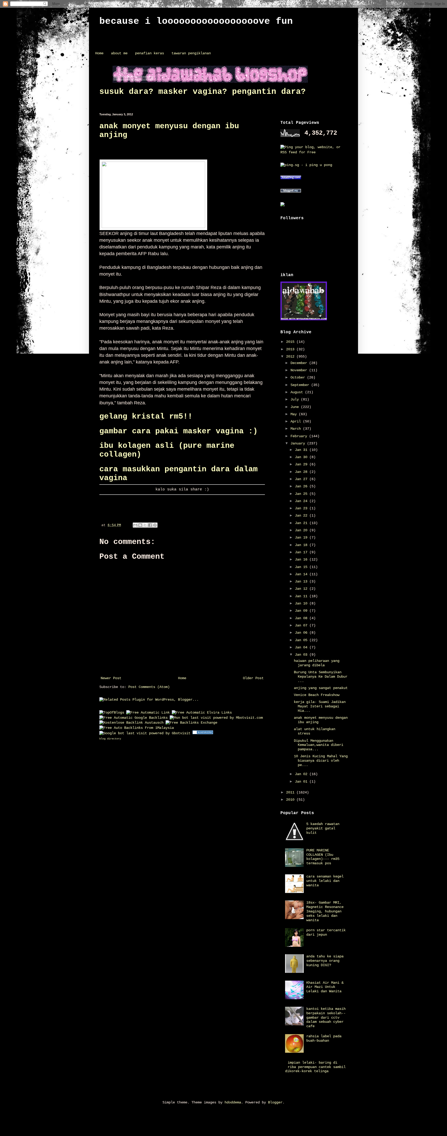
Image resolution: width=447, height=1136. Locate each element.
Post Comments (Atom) (149, 687)
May (294, 414)
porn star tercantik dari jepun (326, 932)
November (299, 370)
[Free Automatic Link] (148, 712)
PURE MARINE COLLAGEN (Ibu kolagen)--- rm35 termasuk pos (322, 856)
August (297, 392)
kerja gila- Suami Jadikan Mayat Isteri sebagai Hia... (320, 706)
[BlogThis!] (140, 525)
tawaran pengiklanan (191, 53)
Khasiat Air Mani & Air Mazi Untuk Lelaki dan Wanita (325, 987)
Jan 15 (302, 567)
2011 (291, 792)
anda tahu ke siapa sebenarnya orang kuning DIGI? (325, 960)
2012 (291, 356)
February (299, 436)
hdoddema (233, 1102)
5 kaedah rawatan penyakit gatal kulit (322, 828)
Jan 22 (302, 515)
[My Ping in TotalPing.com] (290, 178)
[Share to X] (145, 525)
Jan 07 (302, 625)
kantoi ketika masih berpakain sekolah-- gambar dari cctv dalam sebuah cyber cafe (326, 1017)
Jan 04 (302, 647)
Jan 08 (302, 618)
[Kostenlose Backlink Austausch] (131, 723)
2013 (291, 349)
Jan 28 (302, 472)
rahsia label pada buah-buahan (323, 1038)
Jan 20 (302, 530)
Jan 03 (302, 655)
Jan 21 (302, 523)
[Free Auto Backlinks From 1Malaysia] (136, 728)
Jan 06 (302, 633)
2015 (291, 342)
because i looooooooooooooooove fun (196, 21)
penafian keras (149, 53)
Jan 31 (302, 450)
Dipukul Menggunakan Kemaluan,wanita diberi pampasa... (318, 745)
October (298, 377)
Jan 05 (302, 640)
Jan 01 (302, 781)
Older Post (253, 678)
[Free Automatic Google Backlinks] (133, 718)
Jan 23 (302, 508)
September (300, 385)
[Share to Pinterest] (155, 525)
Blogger (275, 1102)
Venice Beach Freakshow (316, 695)
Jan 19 (302, 537)
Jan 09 (302, 611)
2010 (291, 800)
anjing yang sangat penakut (321, 688)
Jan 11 (302, 596)
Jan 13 (302, 581)
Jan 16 (302, 559)
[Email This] (135, 525)
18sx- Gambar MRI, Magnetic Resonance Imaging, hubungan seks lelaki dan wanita (325, 911)
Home (99, 53)
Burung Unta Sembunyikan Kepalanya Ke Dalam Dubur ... (320, 676)
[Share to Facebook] (150, 525)
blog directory (110, 738)
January (298, 443)
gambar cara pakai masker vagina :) (178, 431)
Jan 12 (302, 589)
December (299, 363)
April (296, 421)
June (295, 407)
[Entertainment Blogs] (202, 733)
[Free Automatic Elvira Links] (202, 712)
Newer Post (111, 678)
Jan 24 (302, 501)
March (296, 429)
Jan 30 (302, 457)
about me (119, 53)
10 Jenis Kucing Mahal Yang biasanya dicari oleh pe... (321, 760)
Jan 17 (302, 552)
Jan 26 (302, 486)
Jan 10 (302, 603)
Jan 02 (302, 774)
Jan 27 (302, 479)
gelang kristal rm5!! (145, 416)
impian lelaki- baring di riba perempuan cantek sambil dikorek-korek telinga (315, 1067)
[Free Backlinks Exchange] (191, 723)
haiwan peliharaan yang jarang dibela (316, 663)
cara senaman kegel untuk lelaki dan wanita (325, 880)
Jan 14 (302, 574)
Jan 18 (302, 545)
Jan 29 (302, 464)
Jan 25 (302, 494)
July (295, 399)
